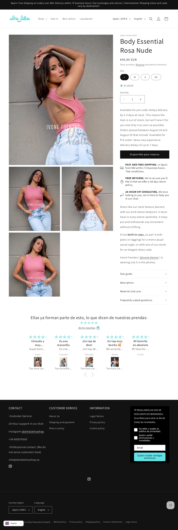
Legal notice (131, 522)
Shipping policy (93, 522)
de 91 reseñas (86, 328)
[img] (89, 322)
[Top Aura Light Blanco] (90, 362)
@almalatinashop (33, 431)
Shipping (140, 64)
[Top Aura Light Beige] (64, 362)
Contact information (112, 522)
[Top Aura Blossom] (38, 362)
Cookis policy (97, 428)
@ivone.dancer (149, 257)
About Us (54, 416)
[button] (42, 18)
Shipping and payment (62, 422)
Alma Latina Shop (24, 522)
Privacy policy (97, 422)
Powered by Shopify (41, 522)
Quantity (124, 92)
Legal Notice (97, 416)
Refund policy (60, 522)
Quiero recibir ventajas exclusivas (149, 457)
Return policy (56, 428)
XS (156, 77)
